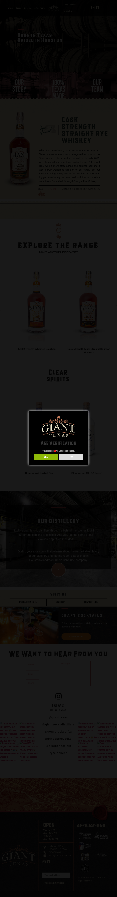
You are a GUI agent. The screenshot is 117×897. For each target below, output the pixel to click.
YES (46, 456)
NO (71, 456)
